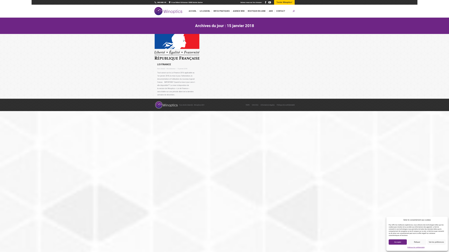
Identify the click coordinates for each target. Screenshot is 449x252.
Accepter (397, 242)
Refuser (417, 242)
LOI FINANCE (164, 64)
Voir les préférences (436, 242)
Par (171, 69)
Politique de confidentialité (416, 247)
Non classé (161, 69)
